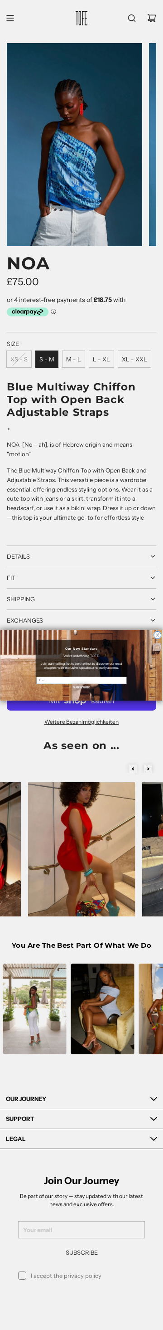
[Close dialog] (157, 634)
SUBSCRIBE (81, 686)
